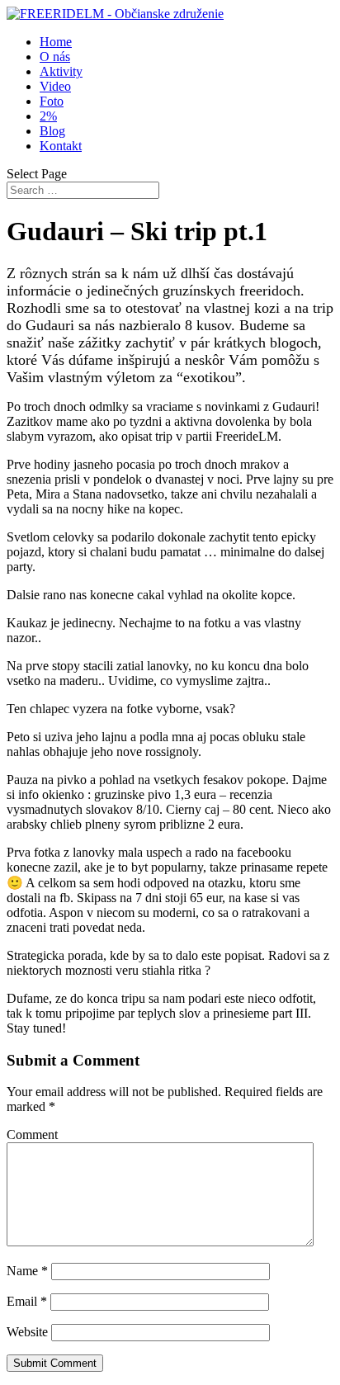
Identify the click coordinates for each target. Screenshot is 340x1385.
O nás (55, 57)
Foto (52, 101)
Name (27, 1271)
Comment (32, 1134)
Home (56, 42)
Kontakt (61, 146)
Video (55, 86)
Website (27, 1332)
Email (27, 1301)
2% (48, 116)
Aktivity (61, 71)
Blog (52, 131)
